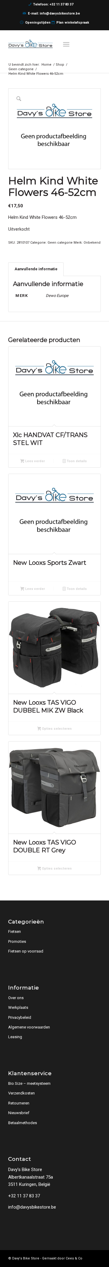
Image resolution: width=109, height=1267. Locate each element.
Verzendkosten (21, 1093)
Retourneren (18, 1103)
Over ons (16, 998)
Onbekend (92, 243)
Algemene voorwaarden (29, 1027)
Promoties (17, 941)
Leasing (15, 1037)
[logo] (45, 44)
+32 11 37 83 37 (24, 1196)
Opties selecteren (56, 729)
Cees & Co (74, 1258)
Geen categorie (60, 243)
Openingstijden (38, 23)
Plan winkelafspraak (72, 23)
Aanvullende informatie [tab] (36, 269)
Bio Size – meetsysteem (29, 1083)
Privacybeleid (19, 1017)
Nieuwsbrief (18, 1113)
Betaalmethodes (22, 1123)
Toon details (76, 461)
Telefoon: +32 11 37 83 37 (53, 4)
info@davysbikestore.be (32, 1207)
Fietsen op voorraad (25, 951)
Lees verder (34, 461)
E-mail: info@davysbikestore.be (54, 13)
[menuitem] (67, 44)
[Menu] (66, 44)
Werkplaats (18, 1007)
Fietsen (14, 931)
